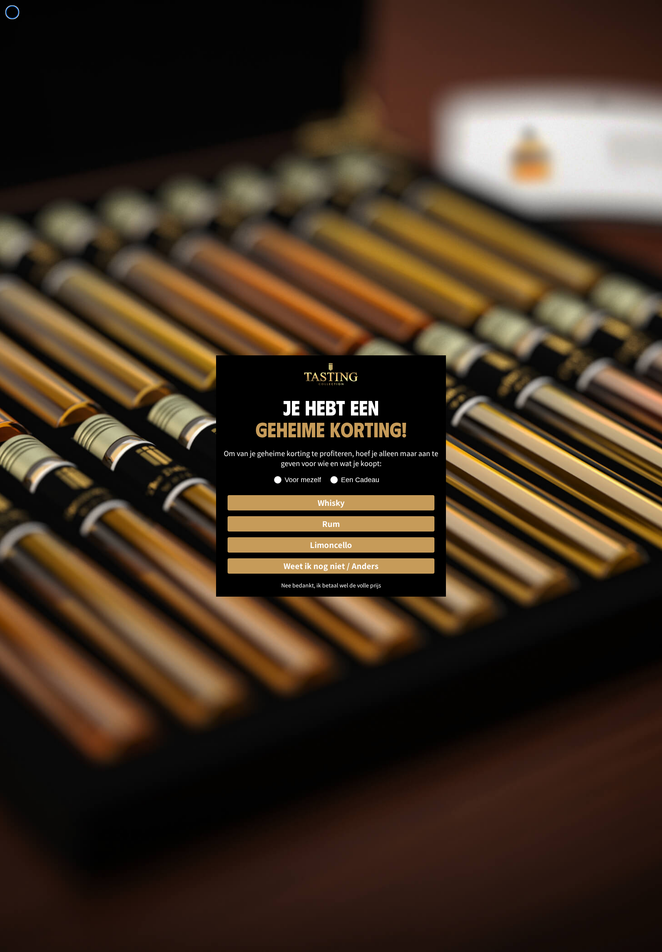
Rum (331, 523)
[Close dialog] (12, 12)
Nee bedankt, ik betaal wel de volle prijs (331, 585)
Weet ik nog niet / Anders (331, 565)
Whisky (331, 502)
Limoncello (331, 544)
